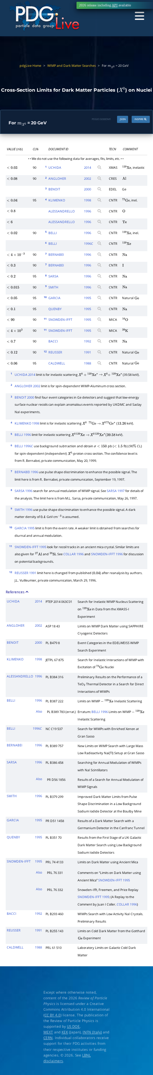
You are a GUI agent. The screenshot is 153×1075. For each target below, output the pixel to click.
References (16, 591)
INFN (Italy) (92, 1032)
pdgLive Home (30, 65)
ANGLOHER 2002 (27, 386)
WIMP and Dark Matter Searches (71, 65)
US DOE (73, 1026)
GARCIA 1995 (25, 528)
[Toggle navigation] (139, 16)
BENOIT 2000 (24, 397)
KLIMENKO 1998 (27, 423)
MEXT (48, 1032)
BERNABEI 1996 (26, 472)
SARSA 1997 (116, 491)
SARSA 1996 (23, 491)
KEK (65, 1032)
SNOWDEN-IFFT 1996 (107, 554)
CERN (48, 1037)
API (114, 5)
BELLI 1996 (23, 435)
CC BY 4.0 (52, 1014)
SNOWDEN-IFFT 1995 (30, 547)
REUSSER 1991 (25, 573)
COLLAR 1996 (73, 554)
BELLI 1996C (24, 446)
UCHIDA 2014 (25, 375)
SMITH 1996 (23, 510)
